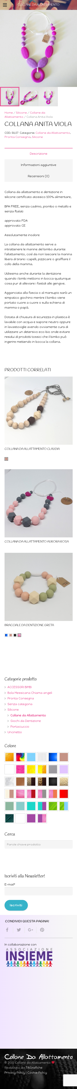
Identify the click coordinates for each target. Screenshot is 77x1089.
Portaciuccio (19, 726)
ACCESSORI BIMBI (20, 687)
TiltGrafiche (34, 1067)
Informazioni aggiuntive (38, 165)
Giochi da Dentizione (25, 721)
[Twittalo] (19, 930)
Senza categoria (20, 704)
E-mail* (10, 884)
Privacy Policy (15, 1072)
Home (9, 112)
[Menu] (5, 5)
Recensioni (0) (38, 176)
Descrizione (38, 153)
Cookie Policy (37, 1072)
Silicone (21, 112)
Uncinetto (15, 732)
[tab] (39, 153)
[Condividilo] (9, 930)
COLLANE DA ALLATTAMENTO (38, 5)
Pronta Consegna (18, 136)
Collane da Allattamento (53, 132)
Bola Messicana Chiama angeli (30, 693)
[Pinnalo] (41, 930)
